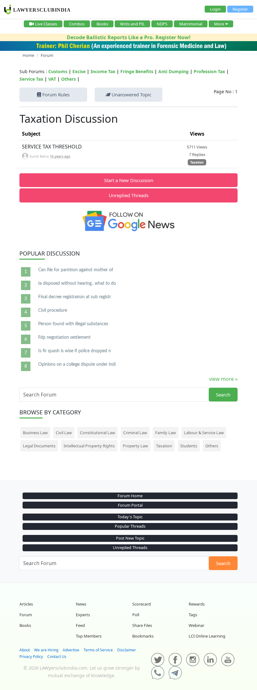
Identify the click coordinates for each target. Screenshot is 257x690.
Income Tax (103, 71)
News (81, 604)
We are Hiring (46, 650)
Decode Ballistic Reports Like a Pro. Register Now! (129, 37)
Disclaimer (126, 650)
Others (68, 79)
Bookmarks (143, 636)
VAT (52, 79)
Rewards (197, 604)
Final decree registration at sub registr (74, 297)
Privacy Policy (31, 656)
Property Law (135, 446)
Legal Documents (39, 446)
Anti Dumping (173, 71)
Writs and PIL (132, 24)
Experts (83, 614)
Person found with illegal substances (73, 324)
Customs (57, 71)
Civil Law (64, 432)
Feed (80, 625)
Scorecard (141, 604)
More (219, 24)
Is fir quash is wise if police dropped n (74, 351)
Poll (135, 614)
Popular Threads (130, 526)
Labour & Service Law (204, 432)
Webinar (196, 625)
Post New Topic (130, 538)
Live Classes (46, 24)
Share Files (142, 625)
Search (223, 394)
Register (240, 9)
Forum (25, 614)
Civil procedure (52, 310)
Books (102, 24)
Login (215, 9)
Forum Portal (130, 505)
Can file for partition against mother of (75, 270)
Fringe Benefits (136, 71)
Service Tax (31, 79)
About (24, 650)
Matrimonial (190, 24)
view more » (223, 378)
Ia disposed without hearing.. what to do (77, 283)
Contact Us (56, 656)
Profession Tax (209, 71)
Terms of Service (98, 650)
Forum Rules (55, 94)
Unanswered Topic (130, 94)
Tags (193, 614)
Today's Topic (130, 517)
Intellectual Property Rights (89, 446)
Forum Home (130, 496)
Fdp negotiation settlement (64, 337)
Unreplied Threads (129, 195)
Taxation (197, 162)
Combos (77, 24)
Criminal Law (135, 432)
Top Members (89, 636)
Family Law (165, 432)
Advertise (71, 650)
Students (188, 446)
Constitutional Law (97, 432)
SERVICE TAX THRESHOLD (52, 146)
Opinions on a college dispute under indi (77, 364)
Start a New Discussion (128, 180)
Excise (79, 71)
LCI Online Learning (207, 636)
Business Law (35, 432)
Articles (26, 604)
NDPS (162, 24)
